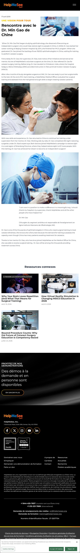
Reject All (71, 549)
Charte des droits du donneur (17, 533)
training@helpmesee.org (51, 514)
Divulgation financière (38, 533)
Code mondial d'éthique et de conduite (58, 539)
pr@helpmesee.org (58, 511)
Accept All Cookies (56, 549)
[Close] (77, 542)
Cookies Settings (8, 549)
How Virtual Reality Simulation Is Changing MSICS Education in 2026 (60, 298)
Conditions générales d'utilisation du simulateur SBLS (47, 536)
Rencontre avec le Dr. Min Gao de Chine (18, 30)
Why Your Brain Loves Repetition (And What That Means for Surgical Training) (19, 298)
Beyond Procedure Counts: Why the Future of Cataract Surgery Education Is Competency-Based (19, 335)
